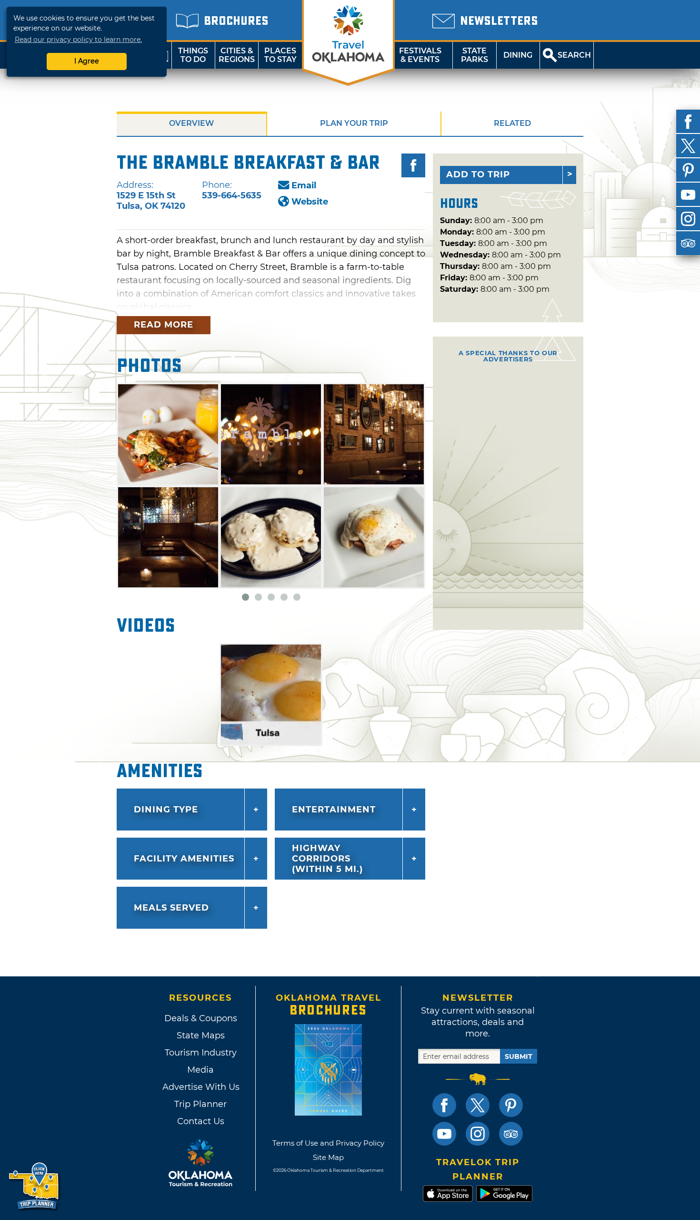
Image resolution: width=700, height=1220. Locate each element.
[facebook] (688, 121)
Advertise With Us (200, 1087)
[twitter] (688, 146)
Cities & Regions (237, 55)
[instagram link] (478, 1134)
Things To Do (193, 55)
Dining (517, 55)
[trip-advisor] (688, 243)
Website (309, 201)
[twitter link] (478, 1105)
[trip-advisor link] (511, 1134)
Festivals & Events (420, 55)
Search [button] (574, 55)
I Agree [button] (86, 61)
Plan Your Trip (354, 123)
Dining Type (166, 809)
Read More (163, 324)
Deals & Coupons (200, 1018)
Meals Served (171, 907)
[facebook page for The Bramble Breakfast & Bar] (413, 165)
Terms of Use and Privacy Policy (328, 1143)
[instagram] (688, 219)
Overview (191, 123)
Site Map (328, 1157)
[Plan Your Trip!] (34, 1186)
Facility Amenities (184, 858)
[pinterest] (688, 170)
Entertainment (334, 809)
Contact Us (200, 1121)
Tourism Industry (201, 1052)
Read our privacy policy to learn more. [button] (78, 39)
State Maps (201, 1035)
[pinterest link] (511, 1105)
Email (303, 185)
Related (512, 123)
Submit (518, 1056)
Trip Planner (200, 1104)
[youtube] (688, 194)
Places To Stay (280, 55)
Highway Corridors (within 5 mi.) (327, 858)
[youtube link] (444, 1134)
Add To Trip (478, 174)
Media (200, 1070)
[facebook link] (444, 1105)
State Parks (474, 55)
